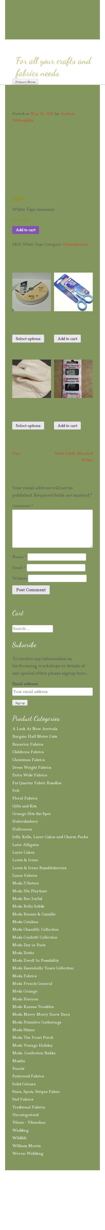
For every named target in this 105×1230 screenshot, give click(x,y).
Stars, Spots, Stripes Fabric (36, 1091)
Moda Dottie (23, 952)
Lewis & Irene (25, 860)
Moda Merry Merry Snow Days (41, 1014)
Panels (18, 1068)
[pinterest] (44, 35)
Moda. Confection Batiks (34, 1053)
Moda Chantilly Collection (35, 929)
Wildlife (19, 1137)
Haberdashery (76, 244)
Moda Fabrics (24, 976)
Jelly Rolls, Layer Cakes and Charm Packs (50, 836)
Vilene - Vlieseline (29, 1122)
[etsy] (73, 35)
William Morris (26, 1145)
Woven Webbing (27, 1153)
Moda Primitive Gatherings (36, 1022)
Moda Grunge (24, 991)
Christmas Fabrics (28, 759)
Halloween (22, 829)
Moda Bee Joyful (27, 898)
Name (19, 556)
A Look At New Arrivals (34, 728)
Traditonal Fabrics (28, 1107)
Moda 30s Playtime (29, 891)
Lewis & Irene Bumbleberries (39, 867)
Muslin (18, 1060)
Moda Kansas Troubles (33, 1006)
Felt (15, 790)
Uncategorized (25, 1114)
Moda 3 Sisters (25, 883)
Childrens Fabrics (28, 751)
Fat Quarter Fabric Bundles (36, 783)
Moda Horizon (25, 999)
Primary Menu (25, 82)
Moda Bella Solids (28, 906)
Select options (28, 338)
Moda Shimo (23, 1029)
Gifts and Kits (24, 806)
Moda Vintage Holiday (32, 1045)
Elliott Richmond (78, 1200)
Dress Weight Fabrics (31, 767)
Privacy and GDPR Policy (48, 1191)
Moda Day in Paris (29, 944)
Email (19, 567)
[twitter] (62, 35)
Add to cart (25, 229)
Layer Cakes (23, 852)
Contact (83, 1191)
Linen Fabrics (24, 875)
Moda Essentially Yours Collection (43, 968)
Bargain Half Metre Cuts (34, 736)
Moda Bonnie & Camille (34, 914)
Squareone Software (42, 1207)
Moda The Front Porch (32, 1037)
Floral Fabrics (24, 798)
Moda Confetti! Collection (35, 937)
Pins (16, 453)
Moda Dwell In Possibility (35, 960)
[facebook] (53, 35)
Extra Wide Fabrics (29, 775)
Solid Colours (24, 1084)
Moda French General (32, 983)
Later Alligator (25, 844)
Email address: (25, 683)
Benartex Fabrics (27, 744)
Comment (22, 505)
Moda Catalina (25, 921)
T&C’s (13, 1191)
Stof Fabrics (22, 1099)
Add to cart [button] (67, 338)
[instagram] (35, 35)
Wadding (20, 1130)
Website (19, 578)
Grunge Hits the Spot (31, 813)
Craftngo (52, 9)
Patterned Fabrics (28, 1076)
